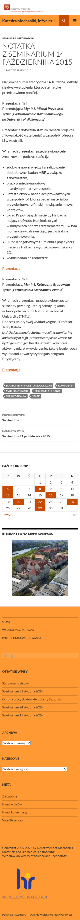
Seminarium (13, 417)
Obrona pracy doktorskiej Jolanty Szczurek (31, 699)
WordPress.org (12, 820)
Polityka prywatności (14, 914)
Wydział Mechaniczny (18, 629)
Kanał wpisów (12, 804)
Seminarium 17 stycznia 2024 (22, 715)
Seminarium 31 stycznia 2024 (22, 691)
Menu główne (74, 20)
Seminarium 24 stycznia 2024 (22, 707)
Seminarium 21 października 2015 (26, 433)
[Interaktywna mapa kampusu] (40, 568)
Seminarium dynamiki (18, 38)
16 (50, 495)
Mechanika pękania (47, 390)
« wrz (6, 514)
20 (18, 502)
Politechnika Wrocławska (21, 638)
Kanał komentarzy (14, 812)
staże (36, 396)
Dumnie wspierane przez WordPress (51, 914)
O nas (6, 621)
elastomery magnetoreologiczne (29, 385)
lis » (74, 514)
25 (72, 502)
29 (40, 508)
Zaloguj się (9, 796)
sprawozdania (16, 396)
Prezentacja (11, 268)
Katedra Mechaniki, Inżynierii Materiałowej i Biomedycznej (30, 20)
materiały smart (17, 390)
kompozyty (66, 385)
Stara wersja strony (15, 683)
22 (40, 502)
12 (8, 495)
